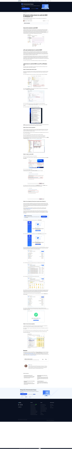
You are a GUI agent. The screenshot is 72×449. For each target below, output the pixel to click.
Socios (41, 412)
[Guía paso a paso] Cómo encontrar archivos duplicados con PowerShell (29, 381)
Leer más (37, 448)
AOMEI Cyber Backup (52, 405)
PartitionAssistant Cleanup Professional (33, 414)
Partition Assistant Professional (33, 405)
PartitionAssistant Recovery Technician (33, 412)
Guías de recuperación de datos (43, 405)
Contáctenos (41, 413)
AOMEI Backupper (51, 404)
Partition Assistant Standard (32, 404)
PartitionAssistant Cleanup (29, 208)
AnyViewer (51, 406)
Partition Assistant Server (32, 406)
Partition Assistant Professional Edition (29, 353)
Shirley (29, 364)
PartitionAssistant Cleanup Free (33, 413)
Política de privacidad (48, 420)
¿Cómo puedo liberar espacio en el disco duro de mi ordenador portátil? (42, 375)
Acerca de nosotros (42, 414)
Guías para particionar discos (42, 404)
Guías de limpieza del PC (42, 406)
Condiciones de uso (52, 420)
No (46, 359)
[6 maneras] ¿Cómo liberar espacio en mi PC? (28, 375)
